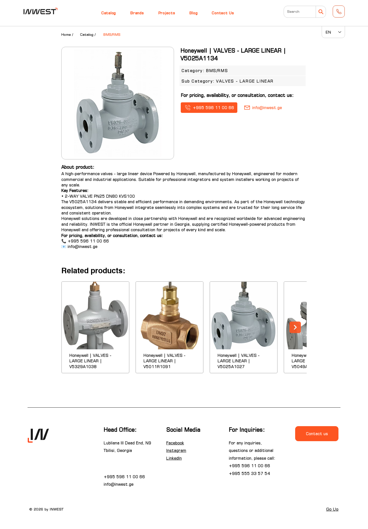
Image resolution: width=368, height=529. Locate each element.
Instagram (176, 450)
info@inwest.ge (82, 246)
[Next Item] (295, 327)
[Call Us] (339, 12)
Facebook (175, 442)
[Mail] (321, 12)
